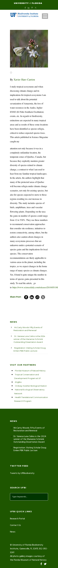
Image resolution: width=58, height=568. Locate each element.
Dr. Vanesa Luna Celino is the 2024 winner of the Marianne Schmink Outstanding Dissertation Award (29, 339)
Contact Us (15, 525)
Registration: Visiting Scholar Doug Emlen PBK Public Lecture (30, 349)
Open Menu (45, 16)
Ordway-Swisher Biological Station (31, 386)
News (12, 532)
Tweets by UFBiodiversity (22, 473)
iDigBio (18, 382)
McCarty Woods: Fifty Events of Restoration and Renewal (28, 328)
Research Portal (17, 519)
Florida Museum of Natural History (30, 371)
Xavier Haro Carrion (24, 79)
